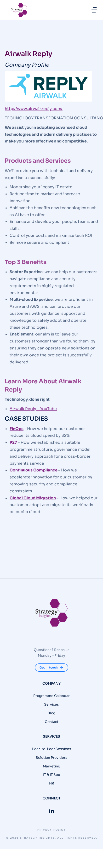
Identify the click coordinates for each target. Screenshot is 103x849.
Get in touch (49, 667)
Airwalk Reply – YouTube (33, 408)
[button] (94, 10)
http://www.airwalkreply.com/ (34, 108)
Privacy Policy (51, 829)
